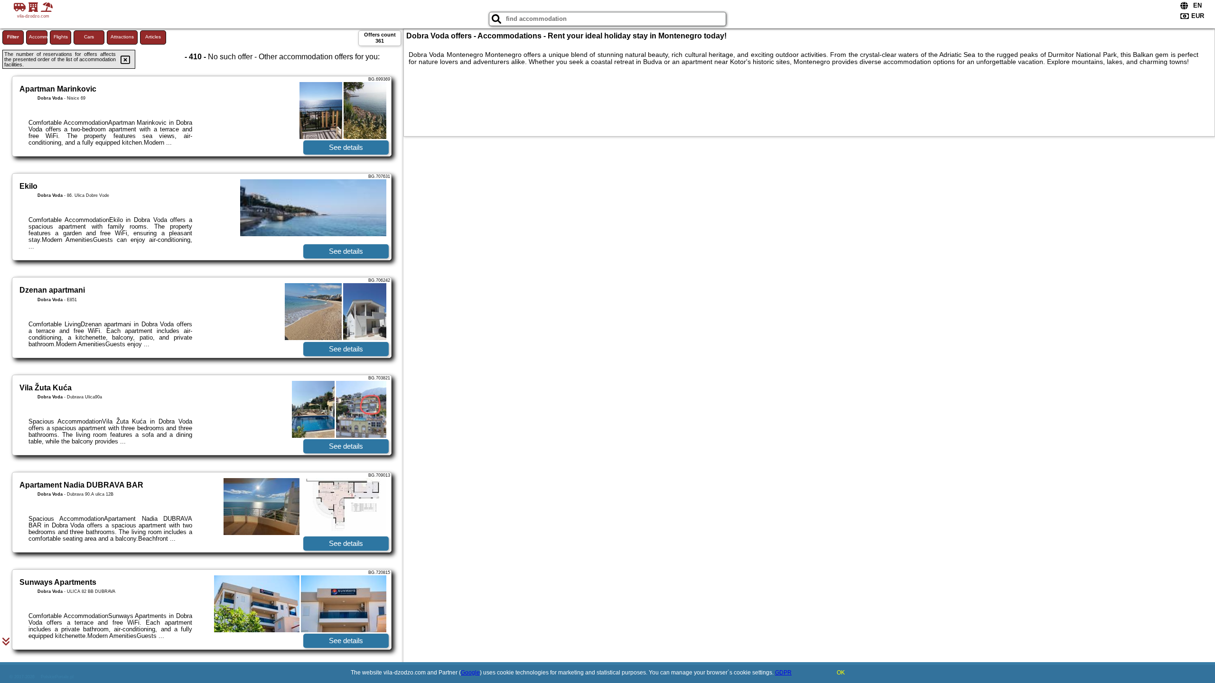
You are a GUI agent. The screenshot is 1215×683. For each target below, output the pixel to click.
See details (346, 147)
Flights (61, 36)
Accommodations (38, 36)
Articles (153, 36)
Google (470, 672)
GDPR (783, 672)
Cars (89, 36)
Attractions (122, 36)
